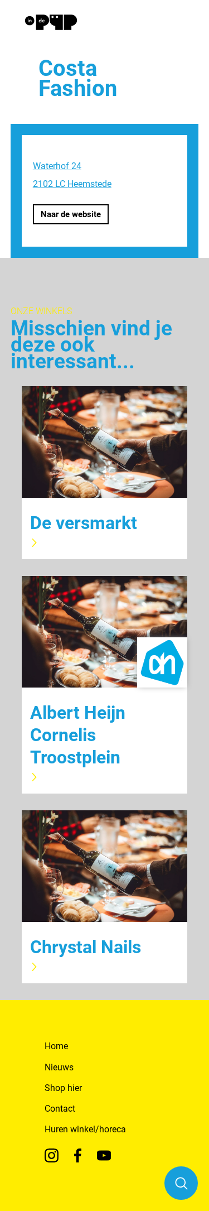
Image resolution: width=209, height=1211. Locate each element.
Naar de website (71, 214)
